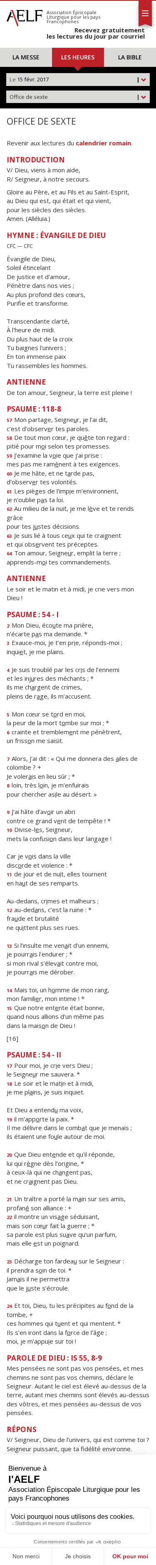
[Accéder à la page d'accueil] (24, 16)
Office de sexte (75, 97)
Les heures (77, 57)
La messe (26, 57)
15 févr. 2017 (75, 79)
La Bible (130, 57)
